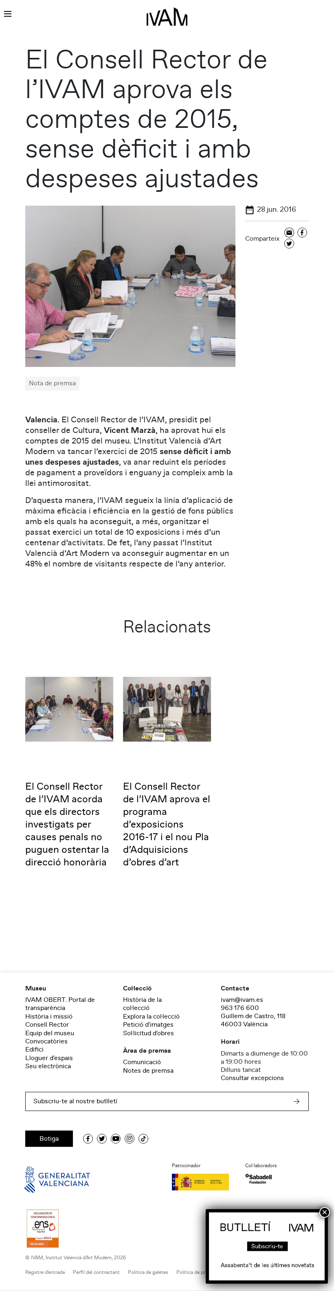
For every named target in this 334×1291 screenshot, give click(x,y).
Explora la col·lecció (151, 1016)
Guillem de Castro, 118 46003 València (253, 1020)
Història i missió (49, 1016)
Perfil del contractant (96, 1272)
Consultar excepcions (252, 1078)
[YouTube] (116, 1139)
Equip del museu (49, 1033)
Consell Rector (47, 1025)
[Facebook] (302, 233)
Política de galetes (148, 1272)
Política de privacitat (199, 1272)
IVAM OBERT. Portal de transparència (60, 1004)
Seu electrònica (48, 1066)
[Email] (289, 233)
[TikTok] (143, 1139)
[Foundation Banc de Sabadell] (258, 1179)
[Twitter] (289, 244)
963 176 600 (240, 1008)
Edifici (34, 1049)
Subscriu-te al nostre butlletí (75, 1101)
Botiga (49, 1139)
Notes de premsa (148, 1071)
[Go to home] (45, 1179)
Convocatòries (46, 1041)
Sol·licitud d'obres (148, 1033)
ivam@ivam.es (242, 1000)
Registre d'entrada (45, 1272)
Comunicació (142, 1062)
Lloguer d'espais (49, 1058)
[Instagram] (129, 1139)
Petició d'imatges (148, 1025)
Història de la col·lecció (142, 1004)
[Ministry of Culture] (203, 1182)
